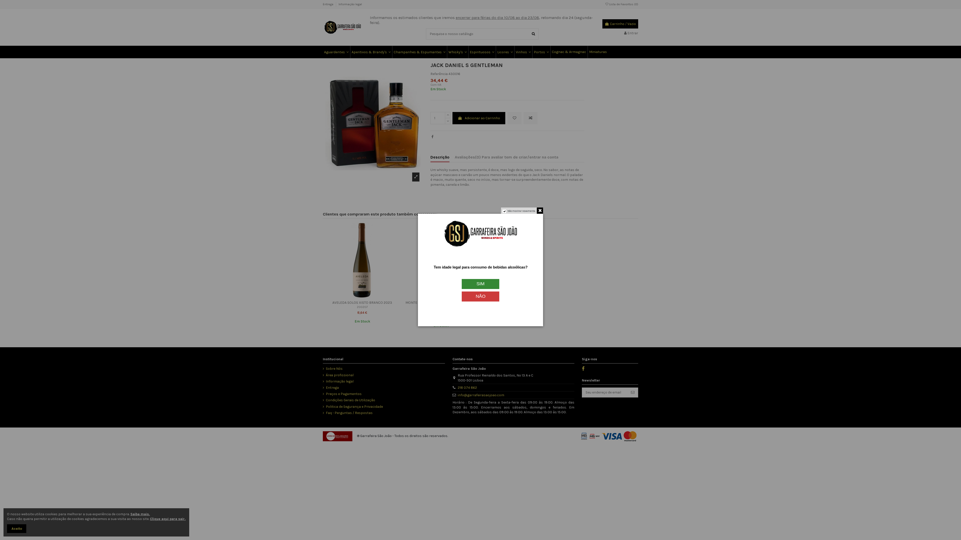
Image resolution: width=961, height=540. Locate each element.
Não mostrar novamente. (522, 211)
